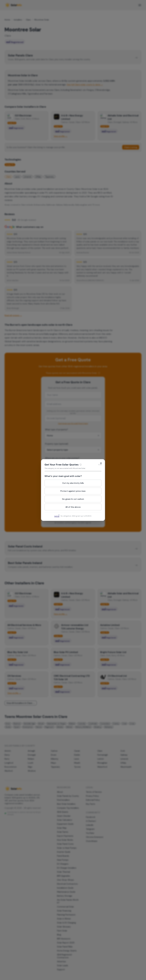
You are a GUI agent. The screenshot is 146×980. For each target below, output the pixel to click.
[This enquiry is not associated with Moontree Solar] (80, 464)
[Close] (101, 463)
